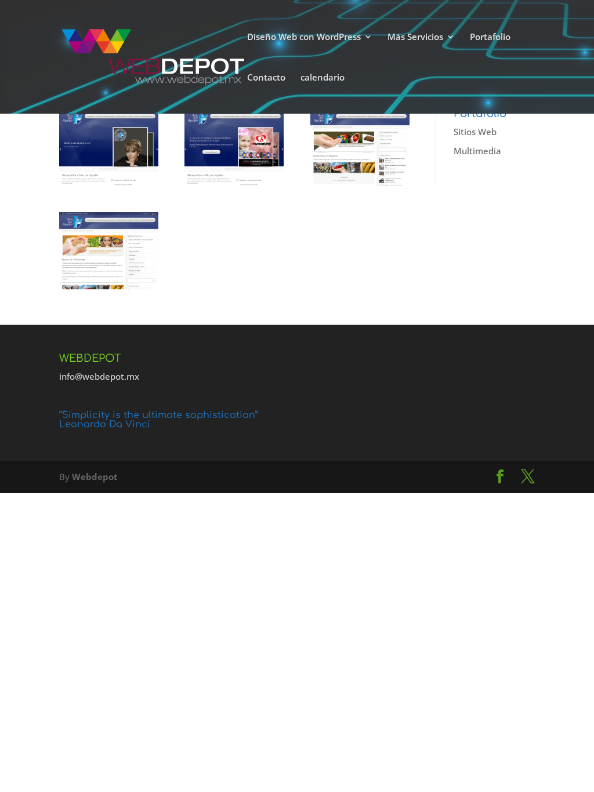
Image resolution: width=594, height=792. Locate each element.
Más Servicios (415, 37)
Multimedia (477, 151)
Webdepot (95, 476)
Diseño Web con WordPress (304, 37)
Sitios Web (475, 131)
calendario (322, 78)
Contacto (266, 78)
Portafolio (490, 37)
